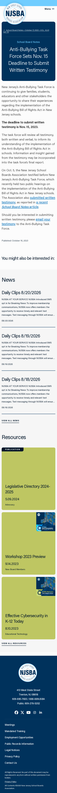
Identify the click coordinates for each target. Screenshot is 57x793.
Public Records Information (19, 743)
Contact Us (11, 762)
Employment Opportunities (19, 737)
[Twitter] (22, 712)
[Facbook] (16, 712)
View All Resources (14, 643)
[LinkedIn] (40, 712)
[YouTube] (28, 712)
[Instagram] (35, 712)
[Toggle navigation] (53, 9)
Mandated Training (15, 731)
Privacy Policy (12, 756)
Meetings (10, 724)
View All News (10, 420)
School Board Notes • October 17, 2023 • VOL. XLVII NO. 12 (26, 31)
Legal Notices (12, 750)
